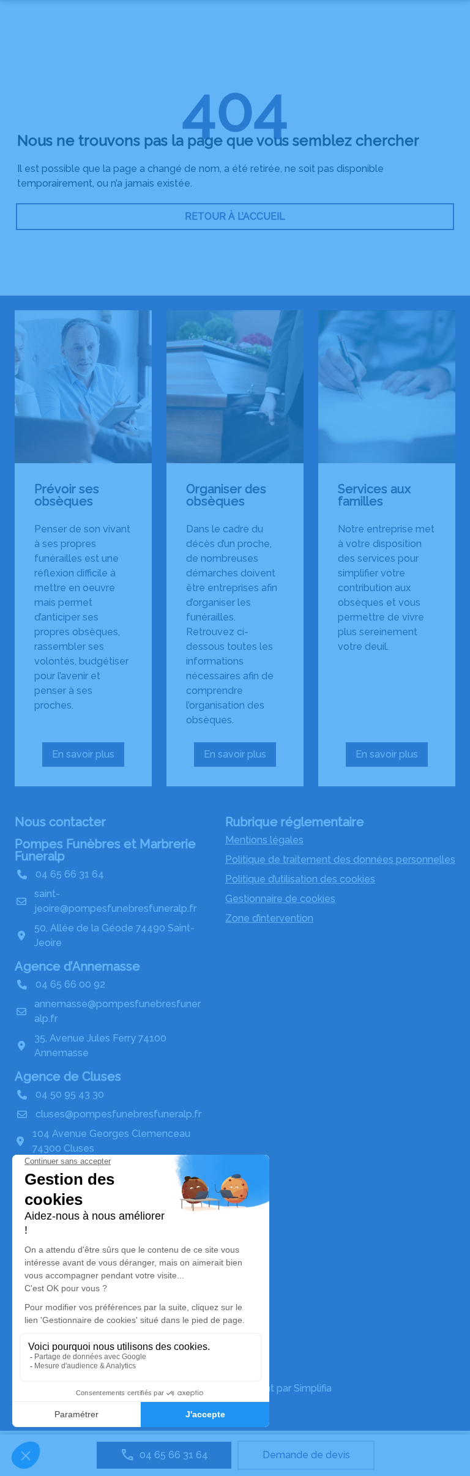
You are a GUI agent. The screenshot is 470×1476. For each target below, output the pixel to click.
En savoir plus (88, 757)
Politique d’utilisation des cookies (300, 879)
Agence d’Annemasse (77, 966)
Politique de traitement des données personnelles (340, 859)
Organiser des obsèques (226, 495)
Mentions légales (264, 840)
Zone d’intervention (269, 918)
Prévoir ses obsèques (66, 495)
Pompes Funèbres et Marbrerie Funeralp (105, 850)
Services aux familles (374, 495)
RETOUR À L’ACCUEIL (235, 216)
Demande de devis (306, 1455)
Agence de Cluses (68, 1076)
